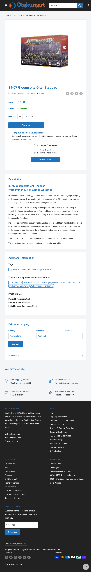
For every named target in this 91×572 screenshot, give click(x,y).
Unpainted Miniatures (18, 269)
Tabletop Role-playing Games (46, 282)
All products (15, 15)
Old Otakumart (11, 479)
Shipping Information (58, 417)
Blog (7, 467)
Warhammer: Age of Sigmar (41, 286)
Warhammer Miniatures (19, 286)
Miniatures (27, 282)
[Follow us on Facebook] (6, 557)
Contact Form (55, 464)
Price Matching (56, 440)
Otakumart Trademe (13, 490)
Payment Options (57, 424)
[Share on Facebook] (67, 93)
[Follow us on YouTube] (24, 557)
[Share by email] (81, 93)
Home (7, 15)
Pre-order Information (58, 443)
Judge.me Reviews (12, 498)
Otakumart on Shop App (15, 494)
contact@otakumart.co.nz (60, 471)
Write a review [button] (45, 159)
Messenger (54, 467)
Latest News (10, 471)
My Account (10, 464)
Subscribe (12, 532)
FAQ (51, 413)
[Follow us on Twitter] (11, 557)
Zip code (68, 331)
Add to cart (26, 125)
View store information (21, 140)
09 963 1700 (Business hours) (62, 475)
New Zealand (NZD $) (14, 544)
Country (11, 331)
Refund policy (55, 451)
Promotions (9, 475)
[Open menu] (6, 5)
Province (40, 331)
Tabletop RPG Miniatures (70, 282)
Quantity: (12, 116)
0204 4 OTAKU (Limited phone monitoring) (67, 479)
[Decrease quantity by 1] (20, 116)
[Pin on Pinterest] (72, 93)
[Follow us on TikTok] (29, 557)
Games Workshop (15, 94)
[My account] (88, 5)
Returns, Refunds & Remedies (62, 428)
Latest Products (15, 282)
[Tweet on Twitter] (76, 93)
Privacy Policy (10, 487)
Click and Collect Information (62, 420)
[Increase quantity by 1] (32, 116)
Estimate (15, 344)
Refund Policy (13, 356)
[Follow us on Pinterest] (20, 557)
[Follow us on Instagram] (15, 557)
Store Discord (55, 483)
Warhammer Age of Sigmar (39, 269)
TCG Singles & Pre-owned (60, 436)
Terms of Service (57, 447)
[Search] (80, 5)
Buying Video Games (58, 432)
